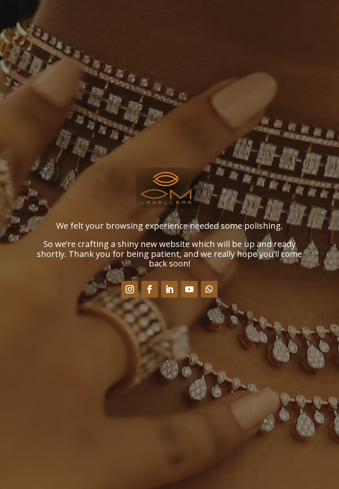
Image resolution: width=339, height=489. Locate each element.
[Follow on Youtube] (189, 289)
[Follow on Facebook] (149, 289)
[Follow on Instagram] (130, 289)
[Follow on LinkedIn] (169, 289)
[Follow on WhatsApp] (209, 289)
